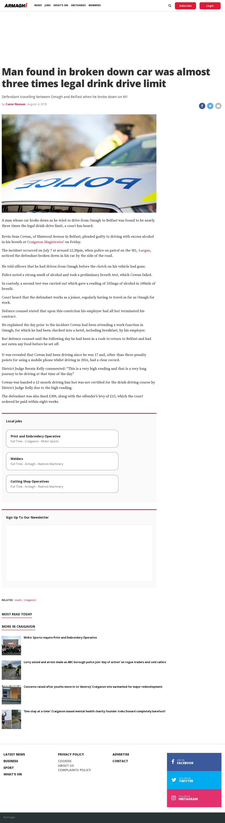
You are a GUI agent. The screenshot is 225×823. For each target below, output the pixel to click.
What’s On (60, 5)
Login (210, 5)
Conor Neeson (15, 104)
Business (11, 761)
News (38, 5)
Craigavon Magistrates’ (45, 242)
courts (18, 600)
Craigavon (30, 600)
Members (95, 5)
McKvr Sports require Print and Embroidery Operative (60, 637)
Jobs (48, 5)
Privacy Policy (71, 754)
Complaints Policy (74, 770)
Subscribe (185, 5)
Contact (120, 761)
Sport (9, 767)
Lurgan (144, 250)
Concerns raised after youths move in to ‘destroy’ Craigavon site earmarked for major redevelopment (93, 686)
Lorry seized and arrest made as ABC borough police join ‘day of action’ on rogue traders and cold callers (95, 662)
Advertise (120, 754)
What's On (13, 774)
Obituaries (78, 5)
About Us (66, 765)
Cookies (65, 761)
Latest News (14, 754)
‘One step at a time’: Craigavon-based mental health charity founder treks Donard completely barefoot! (94, 711)
